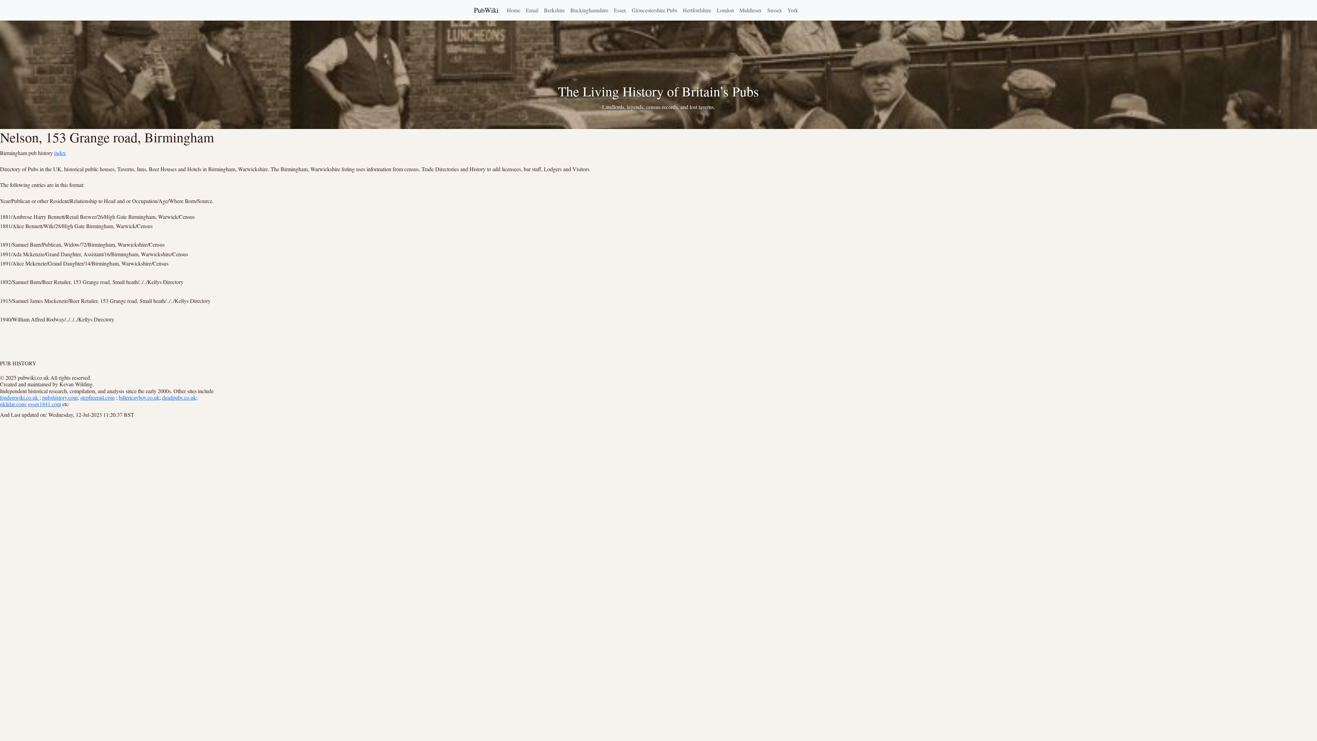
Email (532, 10)
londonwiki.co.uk (19, 397)
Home (513, 10)
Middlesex (750, 10)
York (792, 10)
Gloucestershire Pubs (654, 10)
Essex (620, 10)
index (60, 152)
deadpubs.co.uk (179, 397)
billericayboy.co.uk (139, 397)
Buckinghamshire (589, 10)
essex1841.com (44, 404)
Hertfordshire (697, 10)
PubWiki (486, 10)
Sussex (774, 10)
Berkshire (554, 10)
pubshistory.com (60, 397)
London (725, 10)
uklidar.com (12, 404)
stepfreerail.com (97, 397)
